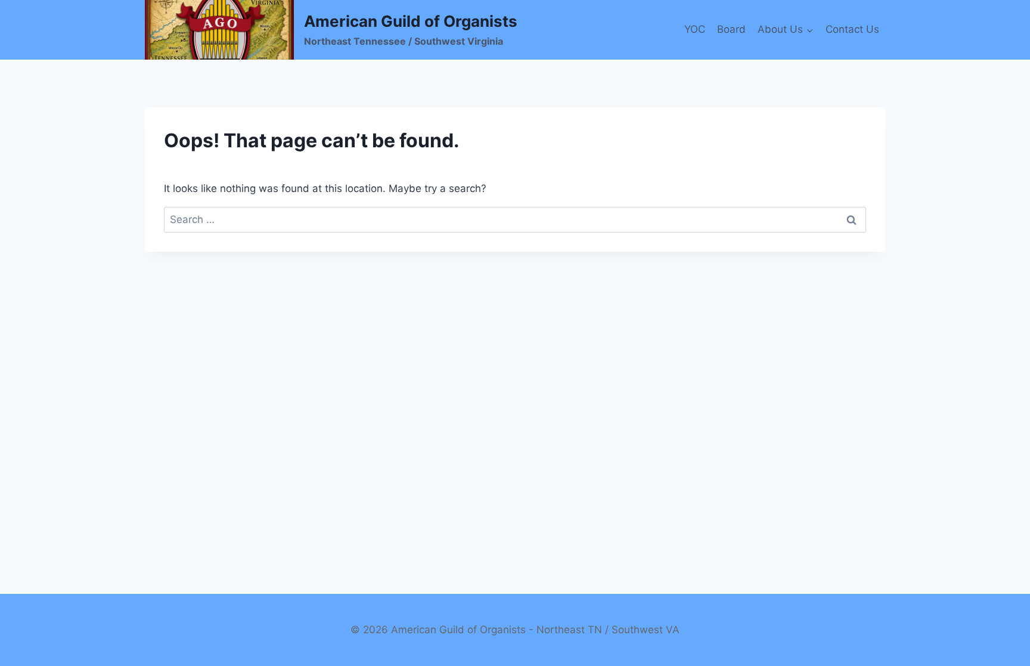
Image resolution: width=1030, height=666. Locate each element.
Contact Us (852, 29)
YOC (694, 29)
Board (731, 29)
